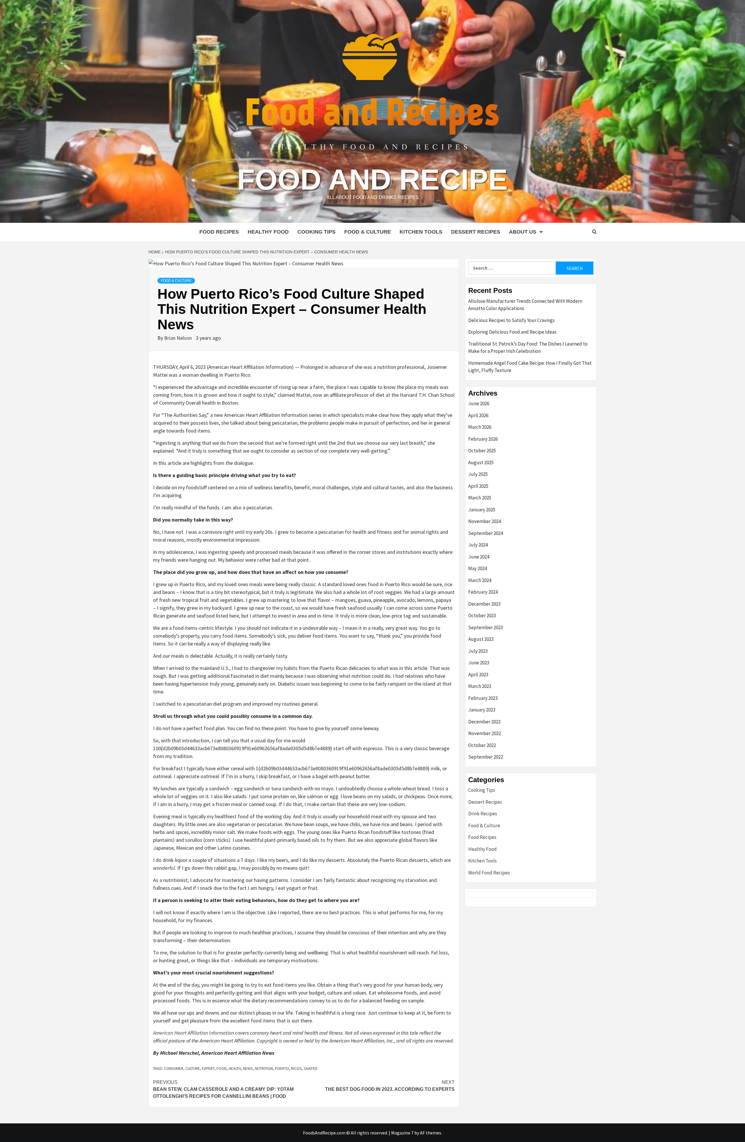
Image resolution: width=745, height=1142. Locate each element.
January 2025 (481, 509)
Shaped (310, 1068)
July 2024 (478, 545)
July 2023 (478, 651)
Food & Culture (367, 232)
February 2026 (483, 439)
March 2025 (479, 497)
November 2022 (484, 733)
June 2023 (478, 662)
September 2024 (485, 533)
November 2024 (484, 521)
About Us (522, 232)
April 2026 (478, 415)
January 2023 (481, 710)
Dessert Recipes (475, 232)
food (222, 1068)
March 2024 (479, 580)
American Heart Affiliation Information (193, 1032)
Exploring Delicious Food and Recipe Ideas (512, 332)
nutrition (264, 1068)
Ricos (296, 1068)
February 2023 (483, 698)
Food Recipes (219, 232)
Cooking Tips (316, 232)
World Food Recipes (489, 872)
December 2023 (484, 604)
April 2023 (478, 674)
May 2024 (477, 568)
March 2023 (479, 686)
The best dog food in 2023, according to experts (390, 1086)
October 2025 (482, 450)
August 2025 (481, 462)
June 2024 (478, 557)
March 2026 (479, 427)
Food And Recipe (372, 179)
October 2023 (482, 615)
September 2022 (485, 757)
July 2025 (478, 474)
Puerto (282, 1068)
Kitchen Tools (421, 232)
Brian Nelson (178, 338)
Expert (208, 1068)
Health (235, 1068)
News (248, 1068)
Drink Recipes (482, 813)
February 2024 (483, 592)
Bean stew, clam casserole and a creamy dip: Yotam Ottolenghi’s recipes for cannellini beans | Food (223, 1089)
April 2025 (478, 486)
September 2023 (485, 627)
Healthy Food (268, 232)
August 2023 (481, 639)
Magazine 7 (402, 1133)
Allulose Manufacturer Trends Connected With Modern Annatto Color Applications (525, 305)
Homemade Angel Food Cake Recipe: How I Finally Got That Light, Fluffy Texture (530, 367)
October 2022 (482, 745)
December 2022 (484, 721)
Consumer (173, 1068)
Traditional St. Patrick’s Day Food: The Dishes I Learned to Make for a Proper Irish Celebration (528, 348)
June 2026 (478, 403)
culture (192, 1068)
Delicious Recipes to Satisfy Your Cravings (511, 320)
